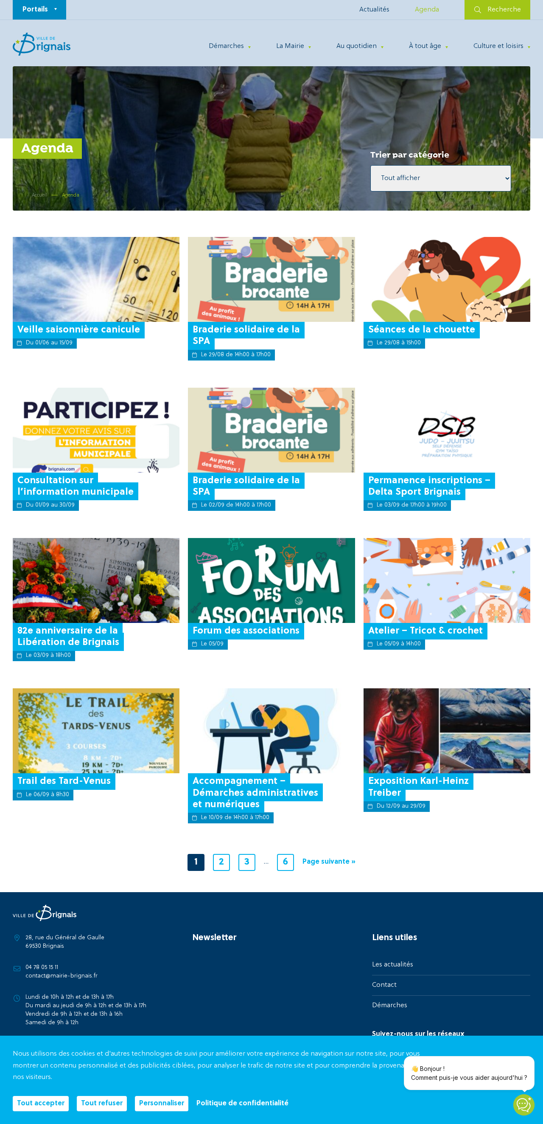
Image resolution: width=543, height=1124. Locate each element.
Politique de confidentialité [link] (242, 1103)
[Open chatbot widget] (524, 1105)
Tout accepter (40, 1103)
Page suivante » (328, 862)
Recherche (504, 10)
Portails (35, 10)
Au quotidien (356, 46)
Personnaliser (161, 1103)
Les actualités (392, 965)
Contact (384, 985)
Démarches (226, 46)
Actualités (374, 9)
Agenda (427, 9)
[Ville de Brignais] (41, 44)
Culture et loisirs (498, 46)
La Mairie (290, 46)
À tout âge (425, 46)
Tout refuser (102, 1103)
